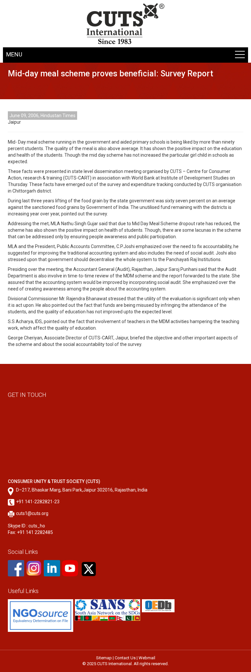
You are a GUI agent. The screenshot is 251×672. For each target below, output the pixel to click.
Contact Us (125, 657)
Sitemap (104, 657)
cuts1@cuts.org (32, 513)
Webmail (147, 657)
